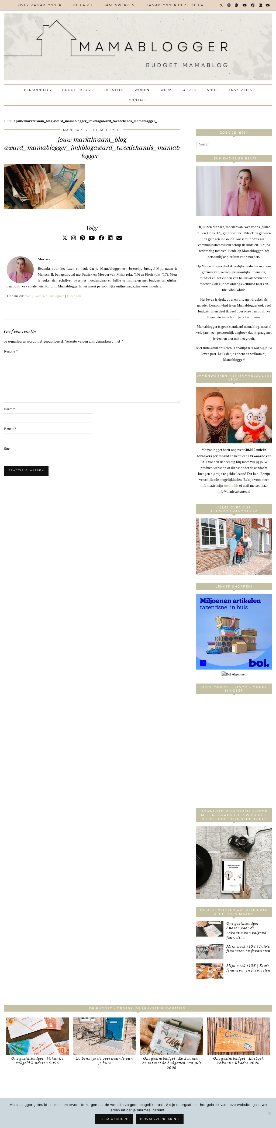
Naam (9, 409)
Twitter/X (41, 296)
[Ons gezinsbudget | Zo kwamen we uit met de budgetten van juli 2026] (171, 1036)
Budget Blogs (77, 90)
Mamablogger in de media (174, 5)
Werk (166, 90)
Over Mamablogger (40, 5)
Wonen (142, 90)
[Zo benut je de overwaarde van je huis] (104, 1036)
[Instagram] (229, 5)
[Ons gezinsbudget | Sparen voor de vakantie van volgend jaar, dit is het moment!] (209, 929)
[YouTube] (245, 5)
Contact (138, 100)
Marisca (71, 130)
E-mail (10, 429)
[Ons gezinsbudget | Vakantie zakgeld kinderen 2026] (37, 1036)
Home (8, 121)
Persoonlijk (37, 90)
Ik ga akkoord (114, 1119)
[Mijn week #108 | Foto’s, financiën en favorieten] (209, 951)
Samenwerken (119, 5)
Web (28, 296)
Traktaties (240, 90)
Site (7, 449)
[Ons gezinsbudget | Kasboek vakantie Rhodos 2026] (238, 1036)
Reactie (11, 351)
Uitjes (189, 90)
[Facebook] (253, 5)
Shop (212, 90)
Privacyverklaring (159, 1119)
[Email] (268, 5)
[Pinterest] (237, 5)
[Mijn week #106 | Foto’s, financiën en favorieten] (209, 971)
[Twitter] (222, 5)
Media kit (83, 5)
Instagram (57, 296)
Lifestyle (114, 90)
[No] (269, 1113)
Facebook (74, 296)
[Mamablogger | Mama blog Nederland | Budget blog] (138, 46)
